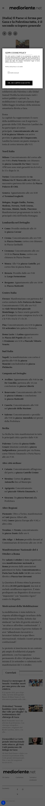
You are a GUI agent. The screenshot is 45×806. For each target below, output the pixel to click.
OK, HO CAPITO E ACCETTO (19, 83)
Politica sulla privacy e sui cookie (14, 66)
